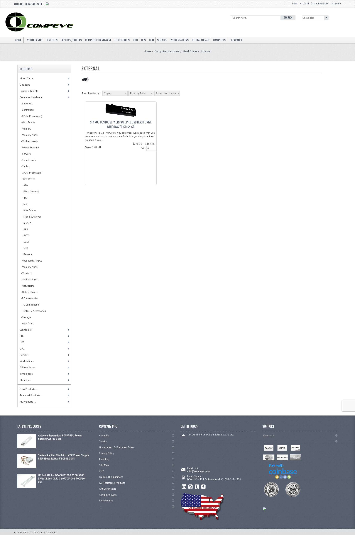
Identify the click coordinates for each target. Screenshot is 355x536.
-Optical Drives (29, 292)
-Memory (25, 128)
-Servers (25, 153)
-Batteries (26, 103)
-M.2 (24, 204)
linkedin (184, 486)
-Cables (25, 166)
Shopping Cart (321, 3)
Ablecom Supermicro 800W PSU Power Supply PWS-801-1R (60, 437)
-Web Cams (27, 323)
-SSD (24, 248)
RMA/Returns (106, 500)
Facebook (203, 486)
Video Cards (26, 78)
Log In (306, 3)
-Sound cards (28, 160)
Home (294, 3)
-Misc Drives (28, 210)
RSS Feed (190, 486)
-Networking (27, 285)
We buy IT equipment (111, 477)
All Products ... (28, 401)
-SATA (24, 235)
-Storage (25, 317)
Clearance (25, 380)
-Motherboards (29, 141)
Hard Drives (190, 51)
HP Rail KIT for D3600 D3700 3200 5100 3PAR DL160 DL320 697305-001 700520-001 (62, 479)
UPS (22, 342)
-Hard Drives (27, 122)
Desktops (25, 84)
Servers (24, 355)
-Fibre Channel (29, 191)
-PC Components (29, 304)
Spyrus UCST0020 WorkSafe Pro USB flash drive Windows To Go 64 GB (120, 124)
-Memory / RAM (29, 135)
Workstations (27, 361)
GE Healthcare (28, 367)
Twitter (197, 486)
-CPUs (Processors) (31, 116)
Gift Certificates (107, 488)
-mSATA (25, 223)
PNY (101, 471)
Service (103, 441)
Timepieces (26, 373)
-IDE (23, 197)
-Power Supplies (29, 147)
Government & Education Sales (116, 447)
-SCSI (24, 241)
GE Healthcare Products (112, 482)
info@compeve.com (198, 471)
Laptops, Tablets (29, 91)
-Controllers (27, 109)
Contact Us (269, 435)
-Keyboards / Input (31, 260)
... (100, 506)
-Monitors (26, 273)
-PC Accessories (29, 298)
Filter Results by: (91, 93)
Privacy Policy (106, 453)
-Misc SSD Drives (30, 216)
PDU (22, 336)
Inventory (104, 459)
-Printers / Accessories (33, 311)
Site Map (104, 465)
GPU (22, 348)
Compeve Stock (107, 494)
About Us (104, 435)
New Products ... (29, 389)
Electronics (26, 329)
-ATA (24, 185)
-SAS (24, 229)
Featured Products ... (31, 395)
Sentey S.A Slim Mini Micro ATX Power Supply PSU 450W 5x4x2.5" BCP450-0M (63, 457)
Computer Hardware (167, 51)
